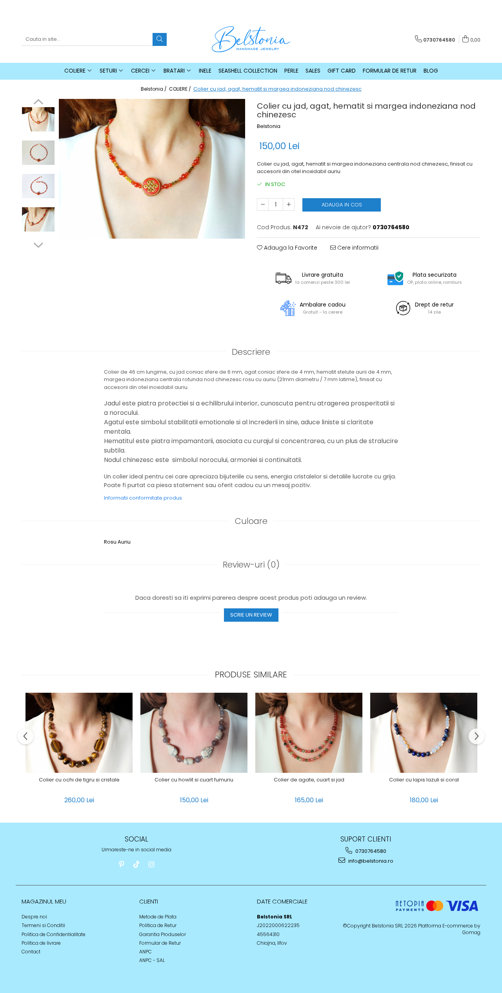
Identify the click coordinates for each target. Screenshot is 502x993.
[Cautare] (160, 39)
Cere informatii (357, 248)
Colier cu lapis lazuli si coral (424, 780)
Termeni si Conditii (43, 925)
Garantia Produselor (162, 934)
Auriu (124, 542)
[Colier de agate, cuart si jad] (308, 733)
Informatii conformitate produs (143, 498)
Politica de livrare (41, 943)
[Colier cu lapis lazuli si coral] (423, 733)
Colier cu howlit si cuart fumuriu (194, 780)
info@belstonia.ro (370, 861)
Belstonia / (154, 89)
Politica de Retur (157, 925)
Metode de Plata (157, 916)
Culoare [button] (251, 521)
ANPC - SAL (152, 960)
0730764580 (370, 851)
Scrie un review (251, 615)
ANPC (145, 951)
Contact (31, 951)
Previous (38, 103)
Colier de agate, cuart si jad (309, 780)
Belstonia (268, 126)
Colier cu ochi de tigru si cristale (79, 780)
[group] (152, 169)
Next (38, 244)
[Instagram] (151, 864)
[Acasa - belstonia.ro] (251, 39)
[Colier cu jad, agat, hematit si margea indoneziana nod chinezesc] (152, 169)
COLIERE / (180, 89)
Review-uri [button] (251, 564)
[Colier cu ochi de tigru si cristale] (79, 733)
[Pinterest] (121, 864)
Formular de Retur (390, 71)
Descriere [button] (251, 352)
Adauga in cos (342, 204)
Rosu (110, 542)
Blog (431, 71)
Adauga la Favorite (289, 248)
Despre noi (34, 916)
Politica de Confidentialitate (53, 934)
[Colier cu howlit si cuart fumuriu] (193, 733)
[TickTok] (136, 864)
